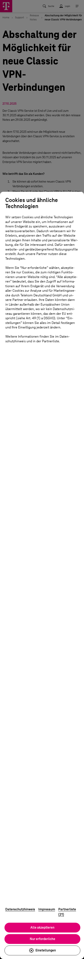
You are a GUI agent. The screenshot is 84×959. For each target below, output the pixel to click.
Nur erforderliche (42, 939)
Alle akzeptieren (42, 927)
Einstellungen (45, 950)
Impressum (46, 909)
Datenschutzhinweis (20, 909)
